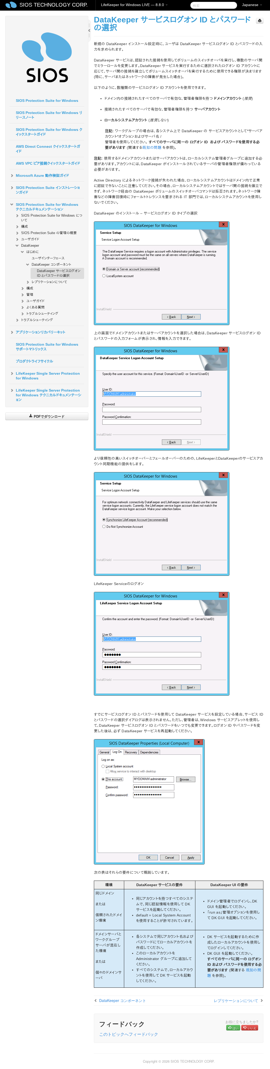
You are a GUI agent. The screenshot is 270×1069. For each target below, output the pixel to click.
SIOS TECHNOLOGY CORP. (54, 5)
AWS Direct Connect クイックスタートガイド (48, 148)
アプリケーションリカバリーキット (40, 332)
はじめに (32, 252)
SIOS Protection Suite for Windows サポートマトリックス (47, 346)
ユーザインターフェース (48, 258)
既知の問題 (151, 147)
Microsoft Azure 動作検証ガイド (42, 175)
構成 (24, 227)
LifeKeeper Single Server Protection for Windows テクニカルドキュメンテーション (48, 395)
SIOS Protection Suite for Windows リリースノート (49, 115)
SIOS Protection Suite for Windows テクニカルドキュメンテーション (47, 206)
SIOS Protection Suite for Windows (47, 100)
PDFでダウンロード (49, 416)
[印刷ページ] (259, 20)
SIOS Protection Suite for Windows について (51, 217)
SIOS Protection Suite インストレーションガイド (48, 190)
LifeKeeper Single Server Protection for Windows (48, 375)
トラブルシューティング (42, 314)
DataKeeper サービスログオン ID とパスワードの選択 (58, 273)
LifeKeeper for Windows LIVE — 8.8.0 (133, 5)
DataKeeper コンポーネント (51, 265)
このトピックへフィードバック (128, 1034)
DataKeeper (30, 246)
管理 (29, 295)
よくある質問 (35, 307)
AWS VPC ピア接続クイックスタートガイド (48, 163)
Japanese (250, 5)
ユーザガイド (30, 239)
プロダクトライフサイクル (34, 361)
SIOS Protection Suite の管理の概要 (49, 233)
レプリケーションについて (49, 282)
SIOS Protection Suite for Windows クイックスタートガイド (49, 131)
